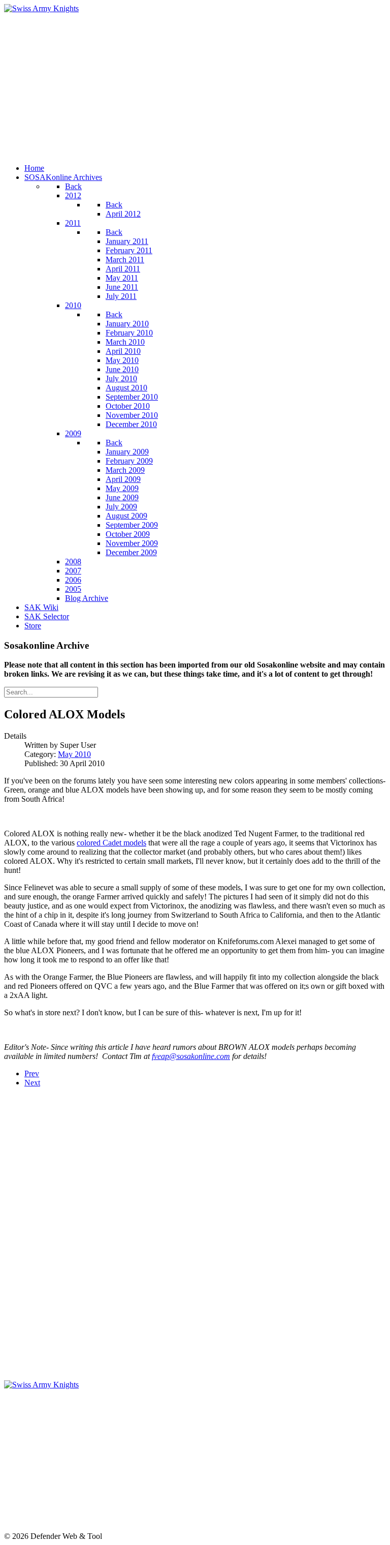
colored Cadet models (111, 842)
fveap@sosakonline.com (191, 1056)
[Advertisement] (195, 84)
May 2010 (74, 754)
